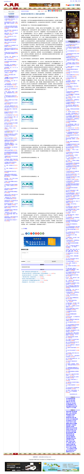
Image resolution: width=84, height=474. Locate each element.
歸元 (74, 414)
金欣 (67, 398)
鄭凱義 (69, 404)
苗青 (67, 429)
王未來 (70, 419)
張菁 (73, 413)
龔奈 (72, 404)
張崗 (70, 450)
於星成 (67, 445)
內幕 (15, 8)
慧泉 (73, 426)
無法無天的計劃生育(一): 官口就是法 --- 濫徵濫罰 (36, 275)
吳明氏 (70, 417)
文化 (54, 8)
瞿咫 (71, 433)
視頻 (73, 8)
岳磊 (73, 433)
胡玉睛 (72, 406)
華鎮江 (70, 442)
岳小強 (74, 404)
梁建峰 (69, 406)
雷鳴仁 (75, 413)
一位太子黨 (68, 448)
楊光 (73, 411)
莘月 (72, 422)
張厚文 (74, 403)
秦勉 (67, 414)
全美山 (70, 413)
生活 (49, 8)
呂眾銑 (74, 422)
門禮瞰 (74, 432)
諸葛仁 (67, 441)
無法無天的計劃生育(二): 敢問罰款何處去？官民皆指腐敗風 (39, 273)
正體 (73, 1)
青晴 (75, 430)
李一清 (67, 442)
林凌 (75, 445)
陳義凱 (75, 423)
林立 (72, 441)
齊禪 (73, 439)
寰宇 (64, 8)
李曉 (70, 441)
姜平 (70, 430)
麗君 (72, 398)
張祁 (72, 450)
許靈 (74, 444)
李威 (67, 435)
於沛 (74, 448)
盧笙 (76, 448)
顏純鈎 (69, 414)
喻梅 (69, 436)
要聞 (11, 8)
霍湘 (72, 448)
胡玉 (67, 420)
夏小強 (69, 429)
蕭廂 (75, 407)
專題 (59, 8)
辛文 (67, 400)
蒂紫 (73, 425)
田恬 (69, 435)
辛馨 (67, 438)
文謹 (71, 400)
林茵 (73, 417)
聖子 (71, 416)
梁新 (73, 442)
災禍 (40, 8)
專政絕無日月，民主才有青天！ (33, 282)
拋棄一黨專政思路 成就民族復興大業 (34, 271)
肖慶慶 (71, 436)
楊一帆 (71, 403)
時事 (20, 8)
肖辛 (73, 407)
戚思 (67, 436)
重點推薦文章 (11, 16)
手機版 (76, 1)
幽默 (25, 8)
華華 (73, 435)
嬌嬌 (75, 447)
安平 (73, 451)
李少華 (72, 447)
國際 (30, 8)
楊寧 (69, 416)
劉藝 (67, 451)
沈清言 (73, 400)
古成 (72, 414)
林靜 (67, 406)
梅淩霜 (69, 398)
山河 (67, 416)
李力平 (75, 429)
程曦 (67, 401)
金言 (73, 423)
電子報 (79, 1)
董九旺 (69, 444)
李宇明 (74, 420)
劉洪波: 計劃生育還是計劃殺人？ (33, 278)
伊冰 (71, 439)
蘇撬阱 (69, 438)
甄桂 (75, 425)
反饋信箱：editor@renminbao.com (42, 457)
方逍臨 (67, 407)
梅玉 (71, 451)
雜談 (78, 8)
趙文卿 (67, 430)
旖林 (71, 435)
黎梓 (74, 441)
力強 (71, 401)
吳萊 (67, 439)
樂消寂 (69, 420)
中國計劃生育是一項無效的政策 (33, 276)
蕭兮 (69, 403)
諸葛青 (70, 445)
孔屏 (69, 400)
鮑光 (67, 432)
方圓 (75, 417)
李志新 (67, 422)
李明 (69, 401)
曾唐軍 (76, 419)
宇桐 (70, 422)
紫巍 (72, 444)
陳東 (74, 436)
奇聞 (35, 8)
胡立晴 (75, 406)
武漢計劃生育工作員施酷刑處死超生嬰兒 (35, 280)
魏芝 (69, 451)
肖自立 (74, 450)
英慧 (67, 426)
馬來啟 (67, 411)
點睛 (69, 426)
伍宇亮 (73, 401)
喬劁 (67, 433)
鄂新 (69, 433)
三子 (75, 442)
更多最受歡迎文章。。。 (75, 394)
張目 (75, 438)
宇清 (71, 426)
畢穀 (67, 425)
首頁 (6, 8)
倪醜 (67, 444)
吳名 (67, 404)
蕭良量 (71, 432)
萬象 (44, 8)
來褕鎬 (73, 419)
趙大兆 (67, 450)
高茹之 (72, 429)
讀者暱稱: (23, 261)
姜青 (69, 432)
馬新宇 (70, 411)
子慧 (70, 447)
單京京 (67, 447)
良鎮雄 (70, 423)
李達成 (72, 430)
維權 (69, 8)
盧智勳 (67, 423)
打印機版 (25, 228)
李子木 (70, 407)
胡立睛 (67, 419)
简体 (71, 1)
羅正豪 (75, 411)
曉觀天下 (70, 425)
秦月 (73, 416)
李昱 (67, 403)
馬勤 (69, 439)
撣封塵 (67, 417)
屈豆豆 (72, 438)
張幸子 (67, 413)
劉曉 (74, 398)
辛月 (72, 420)
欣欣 (73, 445)
